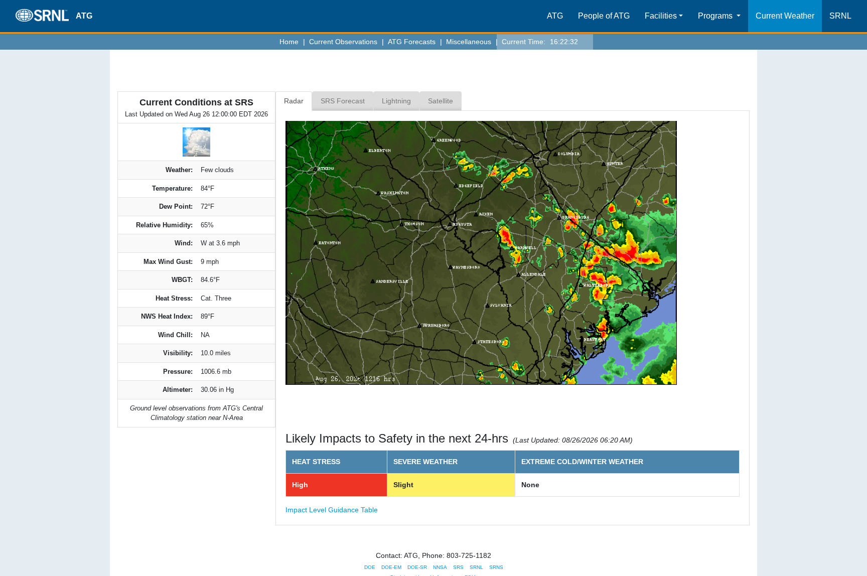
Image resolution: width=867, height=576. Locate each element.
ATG (555, 16)
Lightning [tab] (396, 101)
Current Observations (346, 42)
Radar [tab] (294, 101)
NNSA (440, 567)
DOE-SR (417, 567)
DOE (369, 567)
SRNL (840, 16)
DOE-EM (391, 567)
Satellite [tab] (440, 101)
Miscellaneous (471, 42)
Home (291, 42)
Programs (716, 16)
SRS (458, 567)
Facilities (661, 16)
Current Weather (785, 16)
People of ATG (604, 16)
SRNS (496, 567)
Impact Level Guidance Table (331, 510)
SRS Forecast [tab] (343, 101)
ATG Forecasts (414, 42)
